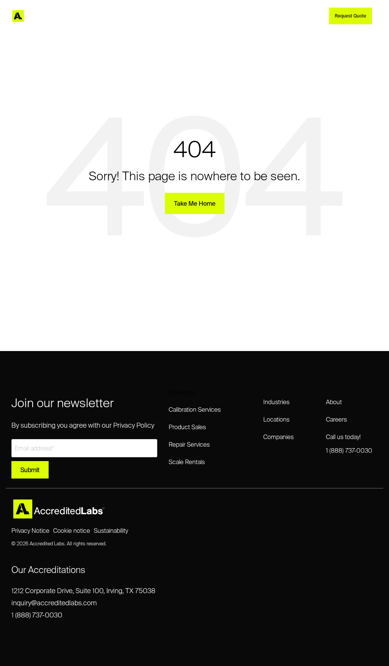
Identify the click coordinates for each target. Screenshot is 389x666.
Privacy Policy (133, 425)
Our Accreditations (48, 570)
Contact (258, 16)
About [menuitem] (334, 401)
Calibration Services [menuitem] (195, 409)
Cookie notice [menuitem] (71, 530)
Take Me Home (194, 203)
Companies (165, 16)
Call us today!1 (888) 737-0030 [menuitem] (349, 443)
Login (277, 16)
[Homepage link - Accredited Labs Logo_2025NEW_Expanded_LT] (58, 516)
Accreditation (197, 16)
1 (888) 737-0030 (36, 615)
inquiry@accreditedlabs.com (54, 603)
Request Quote (350, 15)
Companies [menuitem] (278, 436)
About (238, 16)
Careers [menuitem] (336, 419)
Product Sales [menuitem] (187, 427)
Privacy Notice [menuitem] (30, 530)
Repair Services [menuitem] (189, 444)
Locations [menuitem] (276, 419)
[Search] (316, 16)
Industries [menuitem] (276, 401)
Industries (131, 16)
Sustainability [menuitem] (111, 530)
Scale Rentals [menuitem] (187, 461)
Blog (222, 16)
